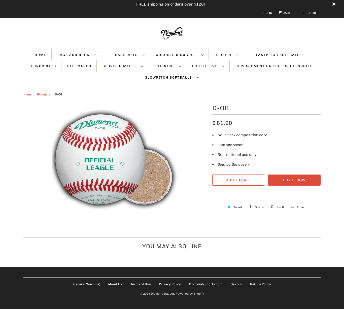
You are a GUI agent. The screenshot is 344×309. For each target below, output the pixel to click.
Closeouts (227, 55)
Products (44, 94)
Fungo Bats (43, 66)
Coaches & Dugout (177, 55)
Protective (206, 66)
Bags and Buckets (78, 55)
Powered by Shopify (190, 293)
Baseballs (127, 55)
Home (40, 55)
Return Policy (260, 284)
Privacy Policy (170, 284)
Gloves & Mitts (120, 66)
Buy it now (294, 180)
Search (236, 284)
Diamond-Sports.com (205, 284)
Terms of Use (140, 284)
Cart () (289, 13)
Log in (267, 13)
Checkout (309, 13)
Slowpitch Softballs (170, 77)
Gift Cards (79, 66)
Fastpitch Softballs (280, 55)
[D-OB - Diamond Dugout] (115, 167)
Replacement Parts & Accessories (274, 66)
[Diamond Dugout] (172, 34)
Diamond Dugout (162, 293)
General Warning (86, 284)
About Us (115, 284)
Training (165, 66)
